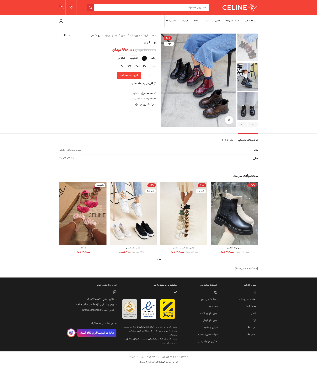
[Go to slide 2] (157, 259)
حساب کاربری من (209, 299)
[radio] (144, 58)
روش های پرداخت (208, 313)
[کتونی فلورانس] (133, 213)
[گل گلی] (82, 213)
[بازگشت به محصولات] (65, 36)
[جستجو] (90, 7)
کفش (123, 35)
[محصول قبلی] (69, 36)
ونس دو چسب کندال (183, 248)
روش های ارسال (210, 320)
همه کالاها (251, 306)
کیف (254, 320)
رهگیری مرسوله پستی (207, 341)
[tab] (248, 138)
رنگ (154, 58)
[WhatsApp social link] (141, 104)
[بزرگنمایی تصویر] (229, 120)
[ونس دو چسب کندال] (183, 213)
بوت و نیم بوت (110, 35)
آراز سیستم (144, 362)
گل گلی (83, 248)
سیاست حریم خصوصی (206, 334)
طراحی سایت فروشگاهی (166, 362)
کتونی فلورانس (133, 248)
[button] (253, 124)
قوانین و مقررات (210, 327)
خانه (154, 35)
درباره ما (252, 327)
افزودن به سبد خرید (129, 75)
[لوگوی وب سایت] (239, 7)
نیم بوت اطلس (234, 248)
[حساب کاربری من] (61, 21)
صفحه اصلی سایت (247, 299)
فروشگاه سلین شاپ (139, 35)
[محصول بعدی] (61, 36)
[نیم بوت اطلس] (234, 213)
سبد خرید (213, 306)
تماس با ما (251, 334)
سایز (154, 66)
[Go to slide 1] (160, 259)
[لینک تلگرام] (136, 104)
